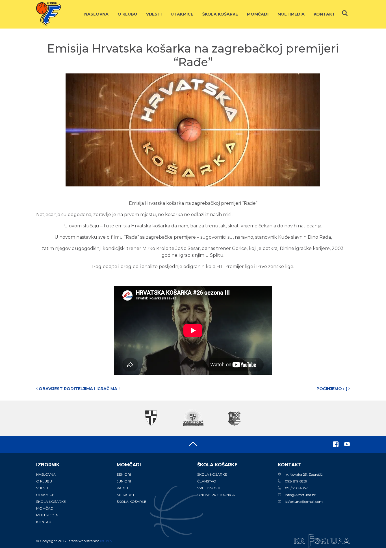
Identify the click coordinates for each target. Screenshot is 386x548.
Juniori (124, 481)
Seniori (124, 474)
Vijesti (154, 14)
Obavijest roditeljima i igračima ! (79, 388)
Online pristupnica (216, 495)
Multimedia (291, 14)
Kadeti (123, 488)
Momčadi (257, 14)
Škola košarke (220, 14)
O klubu (127, 14)
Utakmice (182, 14)
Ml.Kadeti (126, 495)
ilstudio (106, 541)
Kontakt (324, 14)
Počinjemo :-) (332, 388)
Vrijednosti (208, 488)
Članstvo (206, 481)
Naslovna (96, 14)
